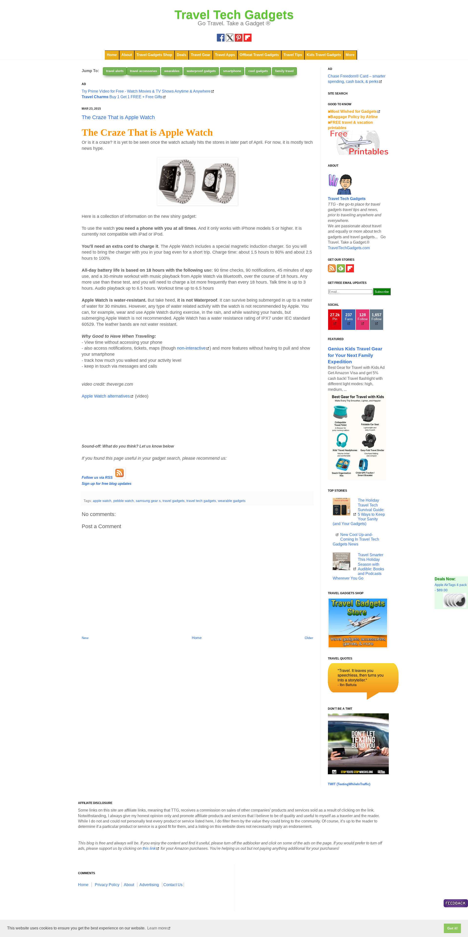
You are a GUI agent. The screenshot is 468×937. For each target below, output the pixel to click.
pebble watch (123, 501)
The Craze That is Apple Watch (118, 117)
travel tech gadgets (201, 501)
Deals (181, 55)
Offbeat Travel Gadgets (259, 55)
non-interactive (191, 348)
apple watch (102, 501)
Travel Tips (292, 55)
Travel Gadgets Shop (154, 55)
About (126, 55)
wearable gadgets (231, 501)
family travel (284, 71)
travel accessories (143, 71)
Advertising (149, 885)
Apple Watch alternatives (106, 396)
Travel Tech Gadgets (234, 14)
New (85, 638)
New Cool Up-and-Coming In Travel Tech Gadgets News (356, 539)
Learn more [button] (157, 928)
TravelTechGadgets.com (349, 248)
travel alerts (115, 71)
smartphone (232, 71)
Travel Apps (225, 55)
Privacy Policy (107, 885)
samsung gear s (148, 501)
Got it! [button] (452, 928)
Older (309, 638)
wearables (171, 71)
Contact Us (173, 885)
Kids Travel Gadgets (324, 55)
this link (149, 848)
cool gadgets (258, 71)
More (350, 55)
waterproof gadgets (201, 71)
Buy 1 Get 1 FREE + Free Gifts (122, 97)
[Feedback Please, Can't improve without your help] (456, 904)
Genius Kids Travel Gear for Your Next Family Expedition (355, 355)
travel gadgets (174, 501)
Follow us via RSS (97, 477)
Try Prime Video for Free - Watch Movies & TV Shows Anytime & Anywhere (146, 91)
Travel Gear (200, 55)
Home (112, 55)
